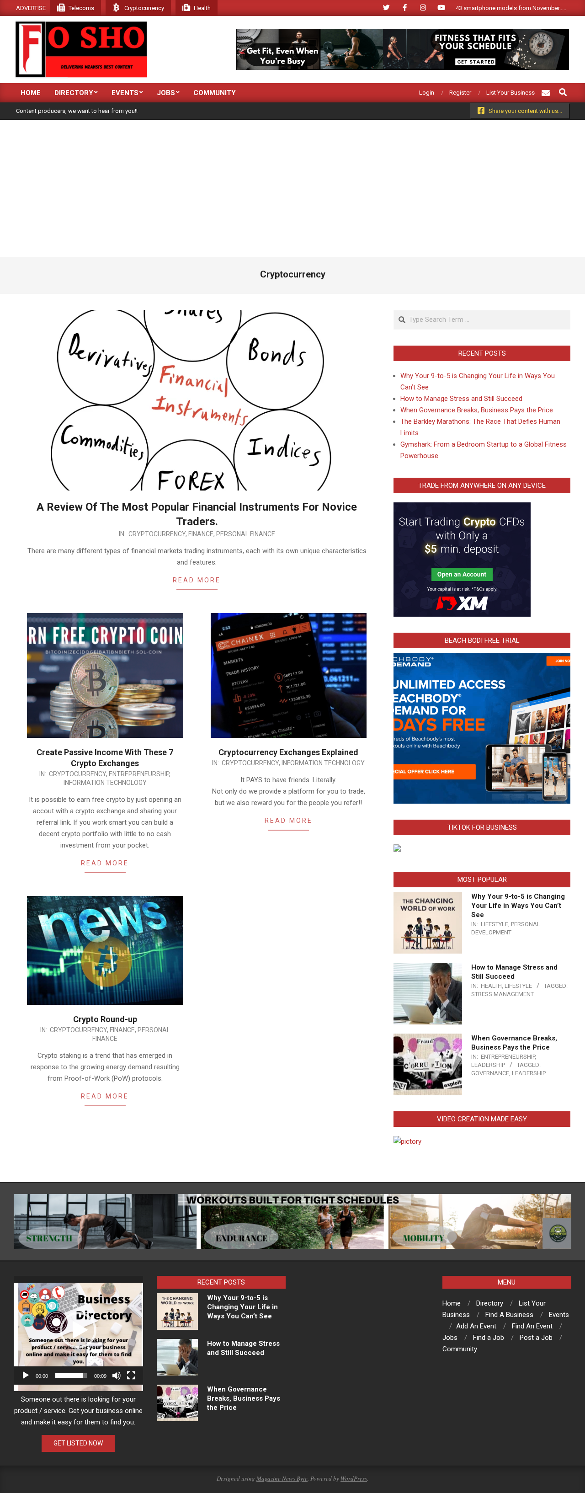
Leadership (488, 1064)
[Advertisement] (292, 188)
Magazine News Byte (282, 1478)
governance (490, 1073)
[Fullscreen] (131, 1375)
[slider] (71, 1375)
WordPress (353, 1478)
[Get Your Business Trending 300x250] (397, 850)
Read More (197, 580)
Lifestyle (494, 924)
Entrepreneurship (139, 774)
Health (491, 985)
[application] (78, 1330)
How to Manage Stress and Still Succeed (461, 399)
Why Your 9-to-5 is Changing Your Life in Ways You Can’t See (518, 905)
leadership (529, 1073)
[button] (78, 1330)
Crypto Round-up (105, 1019)
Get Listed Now (78, 1443)
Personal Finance (245, 534)
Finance (200, 534)
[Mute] (116, 1375)
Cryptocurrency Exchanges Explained (288, 752)
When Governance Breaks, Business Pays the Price (476, 410)
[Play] (25, 1375)
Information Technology (105, 782)
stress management (502, 994)
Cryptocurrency (157, 534)
